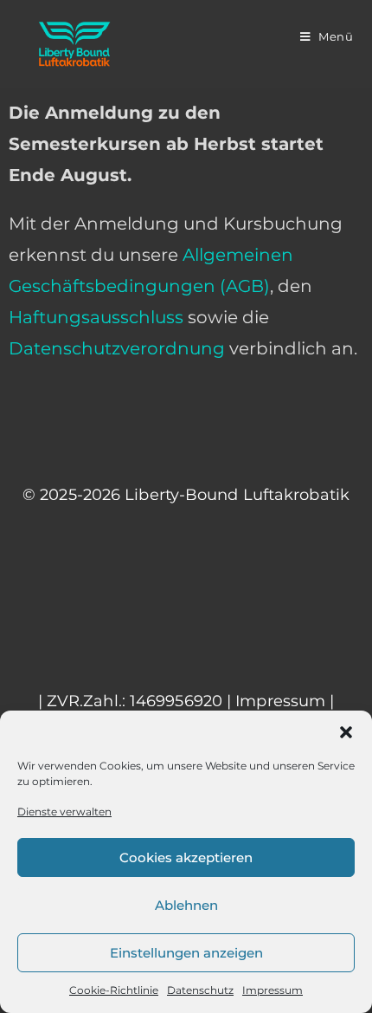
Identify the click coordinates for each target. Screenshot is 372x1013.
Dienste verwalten (64, 811)
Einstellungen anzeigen (186, 953)
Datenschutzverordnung (117, 348)
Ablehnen (186, 905)
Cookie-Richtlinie (113, 990)
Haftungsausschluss (96, 317)
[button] (346, 732)
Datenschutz (200, 990)
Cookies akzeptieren (186, 857)
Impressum (272, 990)
